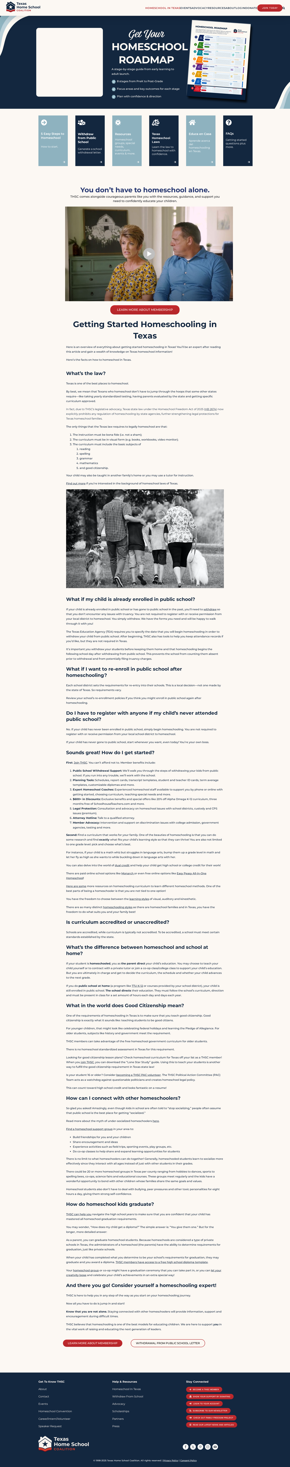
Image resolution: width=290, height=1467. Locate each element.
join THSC (87, 1062)
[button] (283, 8)
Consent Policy (188, 1460)
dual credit (122, 865)
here (156, 1121)
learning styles (139, 899)
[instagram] (208, 1447)
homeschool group (86, 1270)
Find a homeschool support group (89, 1129)
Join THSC (80, 762)
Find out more (76, 483)
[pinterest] (200, 1447)
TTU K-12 (137, 985)
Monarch (127, 873)
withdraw (210, 609)
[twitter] (193, 1447)
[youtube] (215, 1447)
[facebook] (185, 1447)
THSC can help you (78, 1214)
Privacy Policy (170, 1460)
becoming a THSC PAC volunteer (138, 1075)
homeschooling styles (117, 907)
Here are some (76, 886)
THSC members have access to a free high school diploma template (162, 1262)
